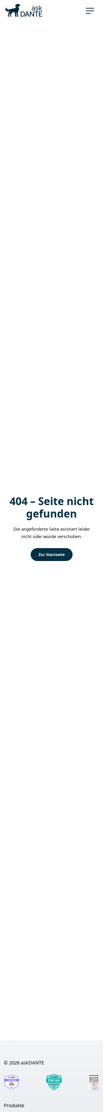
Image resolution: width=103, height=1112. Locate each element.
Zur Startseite (52, 554)
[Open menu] (91, 10)
